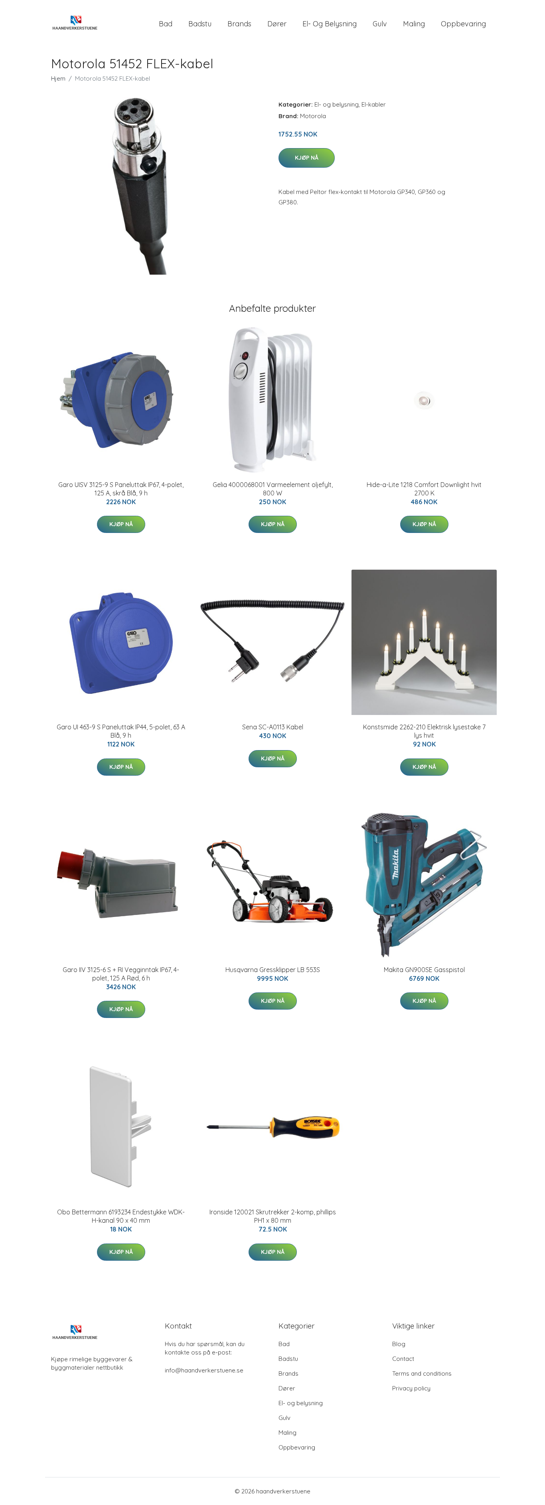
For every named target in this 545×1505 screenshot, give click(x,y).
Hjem (58, 78)
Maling (414, 23)
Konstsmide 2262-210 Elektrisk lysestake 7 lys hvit (424, 731)
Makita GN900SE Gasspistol (424, 970)
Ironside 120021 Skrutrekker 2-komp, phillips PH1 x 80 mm (272, 1216)
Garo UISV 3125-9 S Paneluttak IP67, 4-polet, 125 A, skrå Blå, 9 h (121, 489)
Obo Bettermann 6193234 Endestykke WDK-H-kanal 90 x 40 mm (121, 1216)
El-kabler (373, 104)
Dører (276, 23)
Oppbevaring (463, 23)
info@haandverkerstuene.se (204, 1370)
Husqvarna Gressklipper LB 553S (272, 970)
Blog (398, 1344)
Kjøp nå (306, 157)
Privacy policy (411, 1388)
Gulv (380, 23)
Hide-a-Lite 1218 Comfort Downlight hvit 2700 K (424, 489)
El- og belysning (329, 23)
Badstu (199, 23)
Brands (239, 23)
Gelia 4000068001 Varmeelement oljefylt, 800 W (273, 489)
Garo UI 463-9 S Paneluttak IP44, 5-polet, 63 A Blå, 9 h (121, 731)
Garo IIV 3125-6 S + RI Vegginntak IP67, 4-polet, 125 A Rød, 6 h (121, 974)
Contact (403, 1358)
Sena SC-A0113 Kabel (272, 727)
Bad (165, 23)
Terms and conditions (422, 1373)
